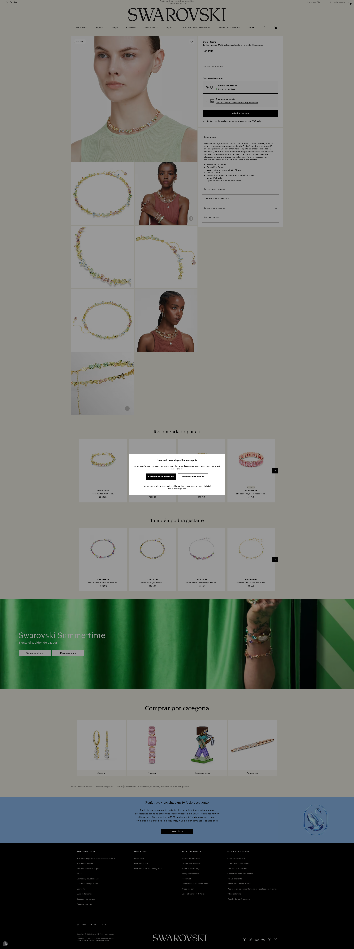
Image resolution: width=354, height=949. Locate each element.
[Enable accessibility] (5, 943)
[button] (222, 457)
